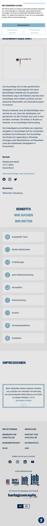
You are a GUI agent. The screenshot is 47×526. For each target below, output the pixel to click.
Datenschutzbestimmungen (34, 3)
